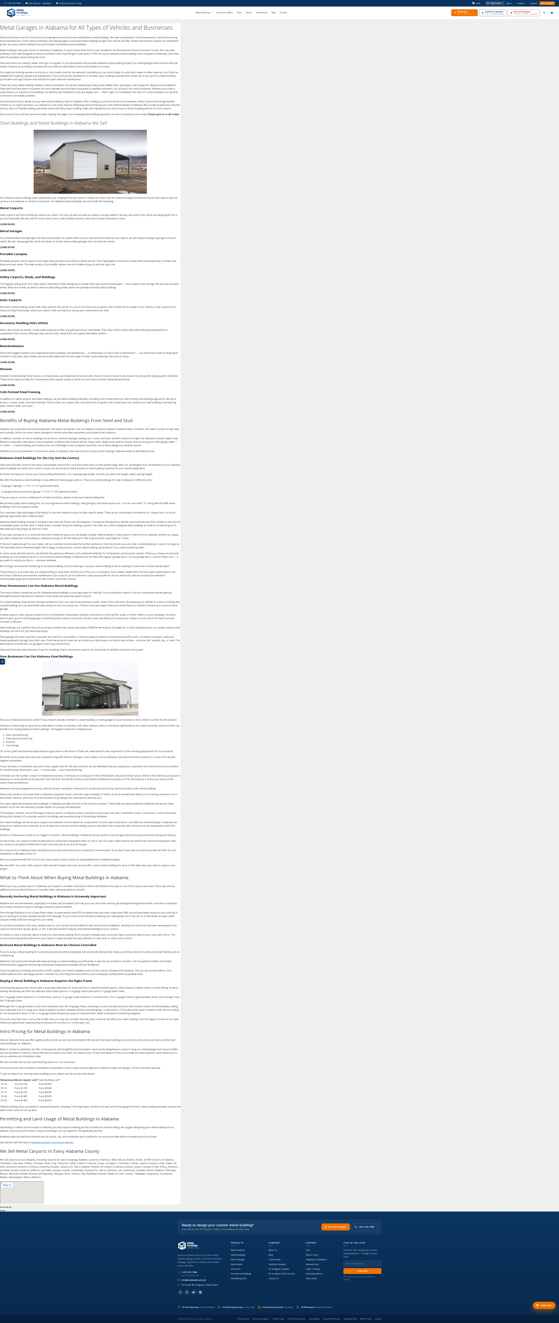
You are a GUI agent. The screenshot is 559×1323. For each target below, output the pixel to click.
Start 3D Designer (337, 1226)
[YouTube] (193, 1292)
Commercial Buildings (241, 1273)
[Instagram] (187, 1292)
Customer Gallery (224, 12)
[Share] (7, 1207)
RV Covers (235, 1269)
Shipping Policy (350, 1318)
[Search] (544, 13)
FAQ (308, 1250)
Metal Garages (238, 1259)
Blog (273, 12)
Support (533, 3)
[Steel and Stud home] (17, 12)
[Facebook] (180, 1292)
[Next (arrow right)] (4, 1210)
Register (521, 3)
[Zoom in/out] (1, 1207)
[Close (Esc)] (10, 1207)
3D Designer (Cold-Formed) (281, 1273)
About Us (272, 1250)
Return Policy (312, 1254)
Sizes (239, 12)
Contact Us (273, 1278)
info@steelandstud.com (193, 1280)
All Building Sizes (238, 1278)
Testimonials (261, 12)
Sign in (509, 3)
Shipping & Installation (316, 1259)
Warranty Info (312, 1264)
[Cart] (552, 13)
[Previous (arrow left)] (1, 1210)
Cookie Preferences (331, 1318)
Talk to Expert (547, 3)
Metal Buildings (203, 12)
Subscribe (362, 1271)
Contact (283, 12)
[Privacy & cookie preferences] (2, 661)
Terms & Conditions (260, 1318)
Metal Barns (236, 1264)
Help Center (311, 1278)
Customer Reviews (277, 1264)
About (249, 12)
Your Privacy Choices (296, 1318)
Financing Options (314, 1273)
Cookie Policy (278, 1318)
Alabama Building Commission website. (52, 1142)
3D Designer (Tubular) (278, 1269)
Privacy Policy (243, 1318)
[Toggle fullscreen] (4, 1207)
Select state (496, 3)
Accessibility (314, 1318)
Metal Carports (238, 1250)
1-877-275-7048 (13, 3)
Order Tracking (313, 1269)
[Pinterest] (200, 1292)
